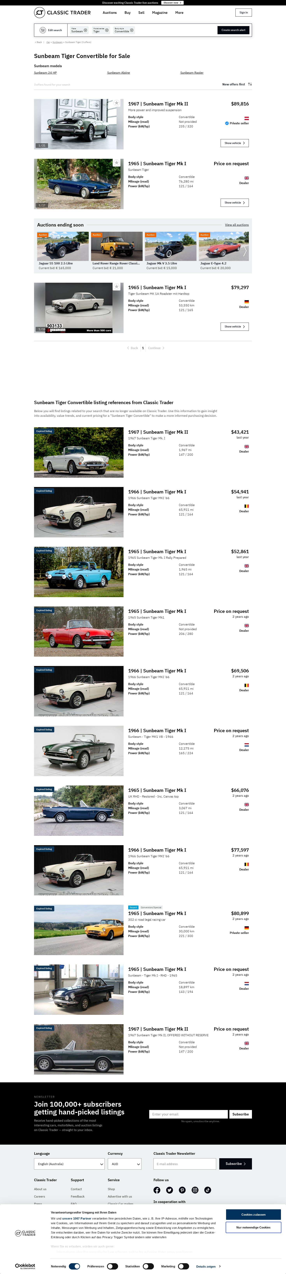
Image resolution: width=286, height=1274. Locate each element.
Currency (115, 1153)
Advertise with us (120, 1196)
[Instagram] (195, 1190)
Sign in (244, 12)
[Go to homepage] (62, 12)
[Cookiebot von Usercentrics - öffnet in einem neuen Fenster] (25, 1266)
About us (40, 1189)
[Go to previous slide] (41, 251)
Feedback (77, 1196)
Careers (39, 1196)
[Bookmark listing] (116, 103)
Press (38, 1204)
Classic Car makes (120, 1204)
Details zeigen (206, 1266)
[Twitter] (169, 1190)
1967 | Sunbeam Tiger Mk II (158, 104)
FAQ (73, 1204)
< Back (38, 42)
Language (42, 1153)
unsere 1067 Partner (76, 1218)
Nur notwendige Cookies (253, 1227)
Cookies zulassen (253, 1214)
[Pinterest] (182, 1190)
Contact (76, 1189)
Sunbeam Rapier (192, 73)
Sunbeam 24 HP (45, 73)
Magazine (160, 12)
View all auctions (237, 225)
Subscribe (240, 1114)
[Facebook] (157, 1190)
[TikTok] (207, 1190)
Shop (111, 1189)
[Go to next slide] (245, 251)
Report (133, 907)
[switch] (112, 1266)
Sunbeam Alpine (118, 73)
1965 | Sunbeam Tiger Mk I (157, 163)
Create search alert (233, 30)
